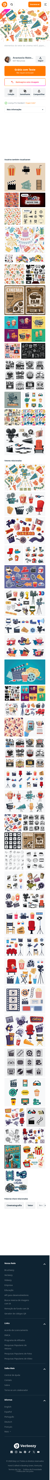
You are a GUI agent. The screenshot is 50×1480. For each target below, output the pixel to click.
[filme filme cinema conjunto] (24, 555)
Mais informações (14, 108)
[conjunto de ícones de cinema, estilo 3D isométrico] (14, 1087)
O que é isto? (30, 103)
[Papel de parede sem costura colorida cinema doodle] (12, 514)
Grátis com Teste (25, 71)
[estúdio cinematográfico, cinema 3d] (24, 363)
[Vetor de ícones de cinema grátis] (16, 497)
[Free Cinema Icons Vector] (24, 1352)
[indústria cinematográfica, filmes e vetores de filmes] (19, 300)
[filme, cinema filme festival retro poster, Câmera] (12, 1467)
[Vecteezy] (4, 4)
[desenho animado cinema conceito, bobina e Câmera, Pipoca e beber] (15, 689)
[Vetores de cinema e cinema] (16, 248)
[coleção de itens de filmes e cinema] (8, 290)
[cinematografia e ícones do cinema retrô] (14, 337)
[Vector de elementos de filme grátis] (24, 175)
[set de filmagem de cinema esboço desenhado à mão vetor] (14, 1150)
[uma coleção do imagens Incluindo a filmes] (14, 1108)
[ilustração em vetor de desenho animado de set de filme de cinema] (33, 1148)
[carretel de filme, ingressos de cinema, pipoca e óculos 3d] (24, 454)
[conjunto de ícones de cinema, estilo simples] (12, 1050)
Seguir (40, 61)
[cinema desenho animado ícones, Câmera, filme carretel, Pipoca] (24, 737)
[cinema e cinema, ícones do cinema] (24, 923)
